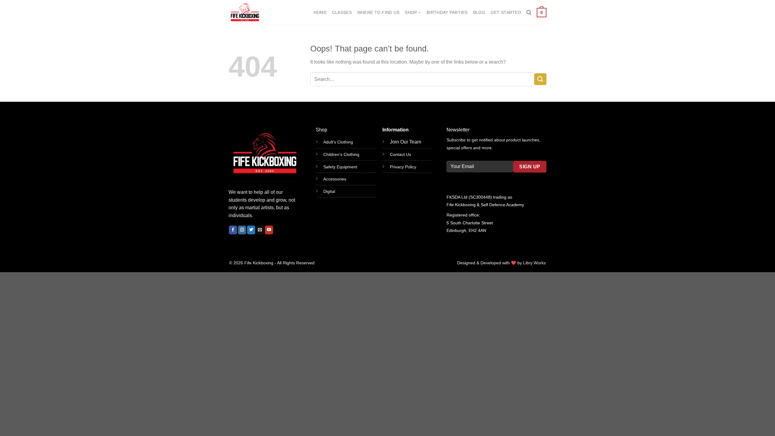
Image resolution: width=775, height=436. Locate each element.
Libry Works (534, 263)
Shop (411, 12)
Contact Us (400, 154)
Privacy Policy (403, 166)
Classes (342, 12)
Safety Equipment (340, 166)
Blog (479, 12)
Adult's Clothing (338, 142)
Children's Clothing (341, 154)
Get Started (506, 12)
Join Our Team (405, 141)
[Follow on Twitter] (251, 230)
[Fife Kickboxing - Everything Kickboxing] (259, 12)
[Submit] (540, 79)
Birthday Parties (447, 12)
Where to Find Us (378, 12)
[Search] (528, 12)
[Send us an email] (260, 230)
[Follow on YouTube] (269, 230)
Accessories (334, 179)
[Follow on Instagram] (242, 230)
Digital (329, 191)
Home (320, 12)
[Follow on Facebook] (233, 230)
